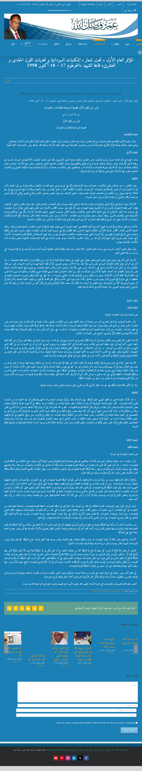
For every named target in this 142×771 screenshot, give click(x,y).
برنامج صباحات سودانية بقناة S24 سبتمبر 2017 (107, 643)
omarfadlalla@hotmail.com (59, 10)
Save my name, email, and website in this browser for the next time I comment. (95, 723)
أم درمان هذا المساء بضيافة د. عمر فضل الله (130, 643)
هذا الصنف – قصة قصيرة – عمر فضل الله (13, 652)
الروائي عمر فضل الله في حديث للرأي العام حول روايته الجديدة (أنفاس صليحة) (82, 654)
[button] (140, 52)
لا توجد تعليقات (95, 591)
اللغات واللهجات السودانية (38, 750)
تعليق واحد (88, 665)
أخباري (113, 591)
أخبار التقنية (119, 591)
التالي (9, 80)
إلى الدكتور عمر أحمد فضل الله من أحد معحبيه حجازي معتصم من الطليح (60, 654)
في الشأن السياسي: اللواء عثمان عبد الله (36, 658)
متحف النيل (26, 750)
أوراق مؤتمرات (106, 591)
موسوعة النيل (17, 750)
